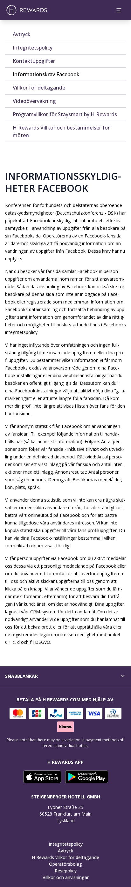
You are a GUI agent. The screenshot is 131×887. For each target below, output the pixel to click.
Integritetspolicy (66, 844)
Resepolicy (66, 871)
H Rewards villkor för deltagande (65, 857)
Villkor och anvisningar (66, 877)
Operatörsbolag (65, 864)
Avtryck (65, 851)
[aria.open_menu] (119, 10)
